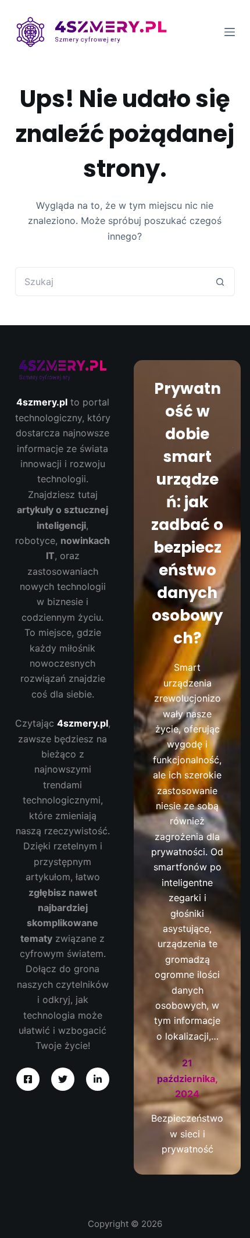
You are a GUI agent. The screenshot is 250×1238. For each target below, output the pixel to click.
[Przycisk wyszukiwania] (220, 281)
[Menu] (229, 32)
